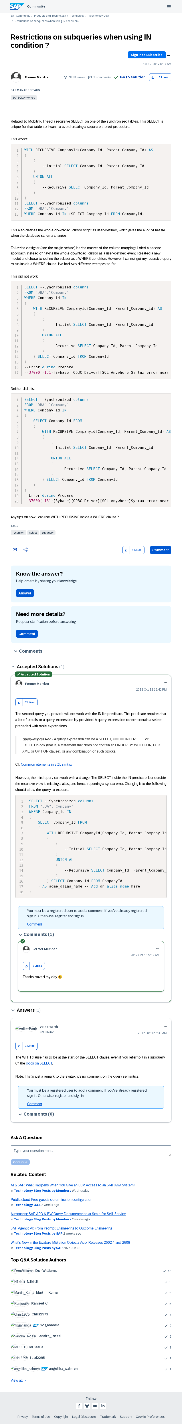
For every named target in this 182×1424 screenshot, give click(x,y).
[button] (152, 77)
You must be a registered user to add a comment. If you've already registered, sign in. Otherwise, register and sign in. (87, 913)
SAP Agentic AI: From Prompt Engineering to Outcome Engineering (61, 1228)
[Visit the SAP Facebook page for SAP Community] (79, 1406)
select (33, 532)
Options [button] (168, 55)
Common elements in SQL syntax (46, 764)
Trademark (108, 1416)
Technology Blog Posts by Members (42, 1190)
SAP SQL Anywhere (23, 97)
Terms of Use (41, 1416)
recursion (18, 532)
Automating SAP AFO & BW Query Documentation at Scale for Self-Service (68, 1214)
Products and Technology (50, 15)
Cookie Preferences (150, 1416)
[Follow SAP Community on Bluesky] (87, 1406)
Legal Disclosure (84, 1416)
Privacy (23, 1416)
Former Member (37, 77)
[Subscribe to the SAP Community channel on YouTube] (95, 1406)
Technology (77, 15)
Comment (160, 550)
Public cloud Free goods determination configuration (51, 1200)
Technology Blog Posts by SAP (38, 1233)
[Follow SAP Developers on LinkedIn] (103, 1406)
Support (126, 1416)
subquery (47, 532)
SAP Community (20, 15)
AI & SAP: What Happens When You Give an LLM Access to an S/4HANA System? (73, 1185)
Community (36, 6)
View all (17, 1380)
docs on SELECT (39, 1063)
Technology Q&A (98, 15)
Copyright (61, 1416)
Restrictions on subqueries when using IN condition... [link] (47, 21)
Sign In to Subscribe (146, 55)
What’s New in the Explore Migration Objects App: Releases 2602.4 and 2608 (70, 1242)
